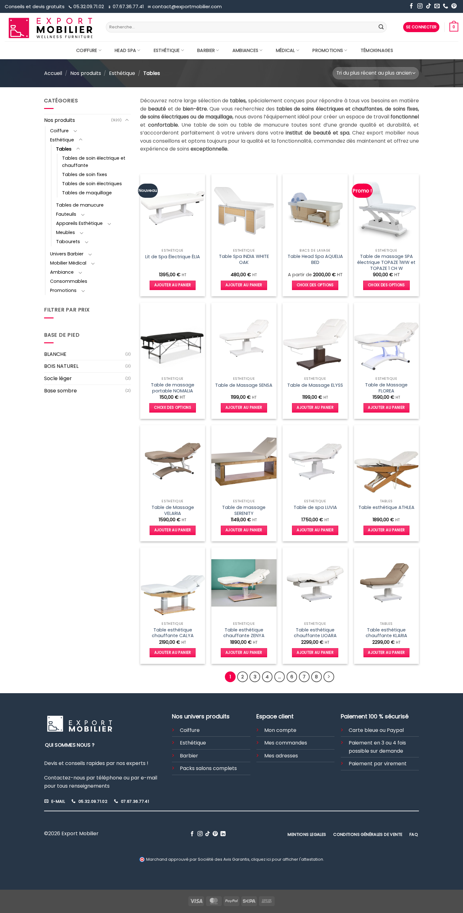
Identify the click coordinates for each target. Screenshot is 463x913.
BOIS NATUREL (61, 366)
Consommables (68, 281)
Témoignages (377, 50)
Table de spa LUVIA (315, 508)
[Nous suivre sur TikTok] (428, 6)
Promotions (327, 50)
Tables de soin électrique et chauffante (93, 161)
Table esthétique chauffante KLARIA (386, 633)
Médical (285, 50)
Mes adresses (281, 755)
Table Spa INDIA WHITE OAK (244, 259)
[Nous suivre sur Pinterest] (454, 6)
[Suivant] (328, 676)
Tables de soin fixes (84, 174)
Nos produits (85, 73)
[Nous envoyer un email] (437, 6)
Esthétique (167, 50)
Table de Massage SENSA (243, 385)
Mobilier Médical (68, 263)
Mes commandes (285, 742)
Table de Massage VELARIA (172, 510)
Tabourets (68, 241)
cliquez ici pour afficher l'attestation (287, 859)
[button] (421, 27)
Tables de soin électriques (92, 183)
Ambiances (245, 50)
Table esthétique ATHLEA (386, 508)
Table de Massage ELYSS (315, 385)
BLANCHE (55, 354)
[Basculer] (127, 120)
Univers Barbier (66, 254)
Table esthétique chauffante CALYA (173, 633)
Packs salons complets (208, 768)
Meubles (65, 232)
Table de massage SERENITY (244, 510)
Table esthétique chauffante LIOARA (315, 633)
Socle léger (58, 378)
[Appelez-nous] (445, 6)
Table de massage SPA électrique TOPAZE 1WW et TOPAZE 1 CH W (386, 262)
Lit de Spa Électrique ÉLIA (172, 257)
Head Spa (125, 50)
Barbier (206, 50)
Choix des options (315, 285)
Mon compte (280, 730)
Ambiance (62, 272)
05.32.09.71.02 (86, 6)
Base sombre (60, 390)
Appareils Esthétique (79, 223)
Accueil (53, 73)
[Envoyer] (381, 27)
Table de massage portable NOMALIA (172, 388)
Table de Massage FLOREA (386, 388)
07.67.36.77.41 (126, 6)
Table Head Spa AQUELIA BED (315, 259)
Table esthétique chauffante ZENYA (244, 633)
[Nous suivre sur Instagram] (420, 6)
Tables (63, 149)
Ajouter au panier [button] (172, 285)
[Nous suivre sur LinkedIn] (223, 834)
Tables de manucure (80, 205)
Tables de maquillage (87, 193)
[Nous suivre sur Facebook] (411, 6)
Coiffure (86, 50)
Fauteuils (66, 214)
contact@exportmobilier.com (185, 6)
